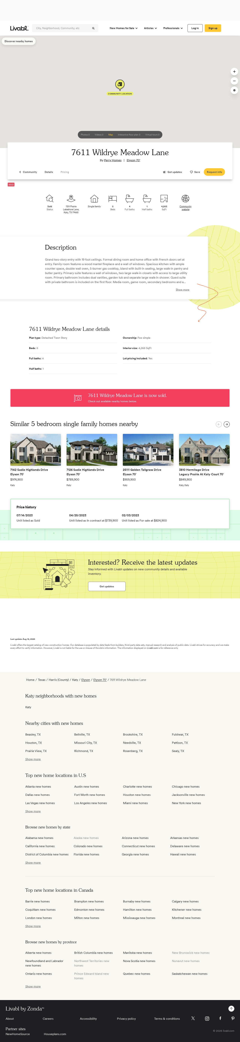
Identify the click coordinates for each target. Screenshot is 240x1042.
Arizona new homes (135, 838)
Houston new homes (137, 795)
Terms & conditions (167, 1018)
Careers (48, 1018)
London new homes (38, 918)
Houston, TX (33, 742)
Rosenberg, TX (133, 751)
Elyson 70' (133, 160)
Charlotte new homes (137, 786)
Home (30, 680)
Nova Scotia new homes (139, 961)
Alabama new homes (39, 838)
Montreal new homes (186, 918)
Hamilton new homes (137, 909)
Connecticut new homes (138, 846)
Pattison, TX (180, 742)
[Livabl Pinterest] (232, 1018)
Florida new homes (86, 854)
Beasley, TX (33, 734)
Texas (41, 680)
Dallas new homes (37, 795)
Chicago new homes (186, 786)
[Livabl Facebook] (220, 1018)
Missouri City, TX (85, 742)
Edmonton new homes (89, 909)
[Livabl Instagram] (207, 1019)
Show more (182, 289)
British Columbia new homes (93, 953)
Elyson (85, 680)
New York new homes (186, 803)
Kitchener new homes (186, 909)
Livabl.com (152, 648)
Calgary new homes (185, 901)
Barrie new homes (37, 901)
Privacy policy (126, 1018)
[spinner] (93, 28)
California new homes (40, 846)
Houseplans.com (55, 1034)
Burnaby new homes (136, 901)
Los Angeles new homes (90, 803)
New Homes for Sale (122, 28)
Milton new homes (86, 918)
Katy (75, 680)
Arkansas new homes (184, 838)
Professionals (171, 28)
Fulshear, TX (180, 734)
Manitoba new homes (137, 953)
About (10, 1018)
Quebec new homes (136, 973)
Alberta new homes (38, 953)
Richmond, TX (83, 751)
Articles (149, 28)
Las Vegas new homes (40, 803)
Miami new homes (135, 803)
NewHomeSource (18, 1034)
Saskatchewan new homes (189, 973)
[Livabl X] (193, 1018)
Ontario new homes (38, 973)
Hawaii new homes (183, 854)
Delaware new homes (185, 846)
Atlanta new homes (38, 786)
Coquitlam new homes (40, 909)
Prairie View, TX (36, 751)
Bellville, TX (82, 734)
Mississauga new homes (139, 918)
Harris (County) (59, 680)
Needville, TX (132, 742)
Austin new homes (86, 786)
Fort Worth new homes (89, 795)
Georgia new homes (135, 854)
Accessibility (88, 1018)
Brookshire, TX (133, 734)
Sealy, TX (178, 751)
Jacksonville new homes (188, 795)
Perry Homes (113, 160)
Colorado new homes (88, 846)
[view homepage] (19, 28)
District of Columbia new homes (46, 854)
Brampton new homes (89, 901)
